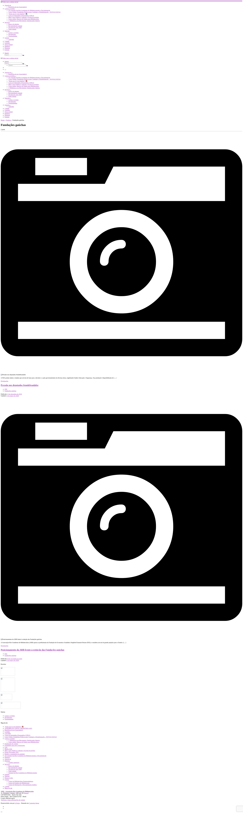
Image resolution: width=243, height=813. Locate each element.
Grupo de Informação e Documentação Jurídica (22, 785)
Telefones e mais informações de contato (13, 800)
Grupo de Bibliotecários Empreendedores (20, 781)
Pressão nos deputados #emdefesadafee (19, 385)
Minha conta (8, 749)
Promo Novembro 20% (12, 752)
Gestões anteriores (13, 762)
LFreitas (17, 803)
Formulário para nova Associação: (15, 745)
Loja (6, 747)
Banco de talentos (13, 766)
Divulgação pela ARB (15, 769)
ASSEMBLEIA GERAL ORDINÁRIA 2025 (18, 728)
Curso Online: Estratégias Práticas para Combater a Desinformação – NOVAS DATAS (31, 737)
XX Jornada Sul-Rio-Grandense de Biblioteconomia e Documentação (25, 756)
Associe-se (8, 759)
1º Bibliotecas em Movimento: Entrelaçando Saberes (24, 740)
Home (2, 120)
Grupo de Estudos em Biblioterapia (18, 783)
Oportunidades (9, 719)
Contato (7, 786)
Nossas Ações (9, 778)
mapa (26, 793)
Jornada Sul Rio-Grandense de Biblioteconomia (22, 773)
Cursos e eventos (10, 716)
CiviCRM (8, 733)
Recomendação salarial (15, 767)
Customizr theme (34, 803)
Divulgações (8, 717)
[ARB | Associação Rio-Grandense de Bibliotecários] (9, 2)
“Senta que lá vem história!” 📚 (14, 727)
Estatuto (7, 774)
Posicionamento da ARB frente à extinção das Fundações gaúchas (32, 650)
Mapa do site (8, 788)
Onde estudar (12, 771)
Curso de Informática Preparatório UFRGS (17, 735)
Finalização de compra (11, 744)
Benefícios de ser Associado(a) (14, 730)
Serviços (7, 764)
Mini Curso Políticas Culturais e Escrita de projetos (20, 750)
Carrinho (7, 732)
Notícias (8, 120)
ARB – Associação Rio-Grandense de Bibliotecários (17, 791)
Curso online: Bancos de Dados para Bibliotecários (23, 742)
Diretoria (7, 761)
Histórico (7, 757)
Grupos (7, 779)
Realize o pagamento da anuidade (15, 754)
